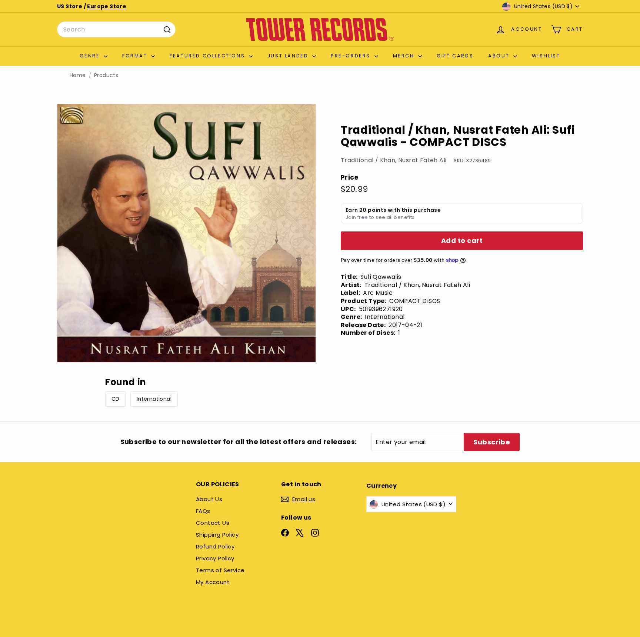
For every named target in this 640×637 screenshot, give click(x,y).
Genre (91, 55)
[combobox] (116, 29)
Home (78, 75)
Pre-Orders (352, 55)
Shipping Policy (217, 534)
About (499, 55)
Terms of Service (220, 570)
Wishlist (546, 55)
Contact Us (212, 523)
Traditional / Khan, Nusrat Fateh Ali (393, 160)
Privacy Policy (215, 558)
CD (115, 399)
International (154, 399)
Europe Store (106, 6)
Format (135, 55)
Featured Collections (208, 55)
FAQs (203, 511)
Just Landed (288, 55)
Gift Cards (455, 55)
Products (106, 75)
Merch (405, 55)
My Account (213, 582)
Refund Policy (215, 546)
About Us (209, 499)
